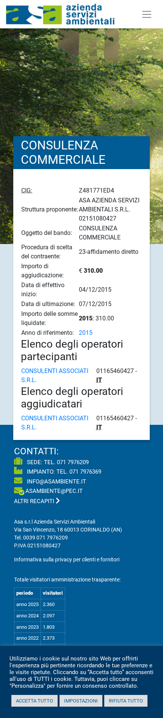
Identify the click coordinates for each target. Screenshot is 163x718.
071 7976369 (85, 471)
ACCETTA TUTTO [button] (34, 701)
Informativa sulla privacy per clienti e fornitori (66, 559)
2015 (85, 332)
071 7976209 (73, 462)
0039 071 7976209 (45, 538)
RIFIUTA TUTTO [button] (126, 701)
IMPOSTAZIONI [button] (81, 701)
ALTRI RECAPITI (35, 501)
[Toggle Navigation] (146, 14)
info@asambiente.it (55, 481)
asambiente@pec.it (54, 491)
